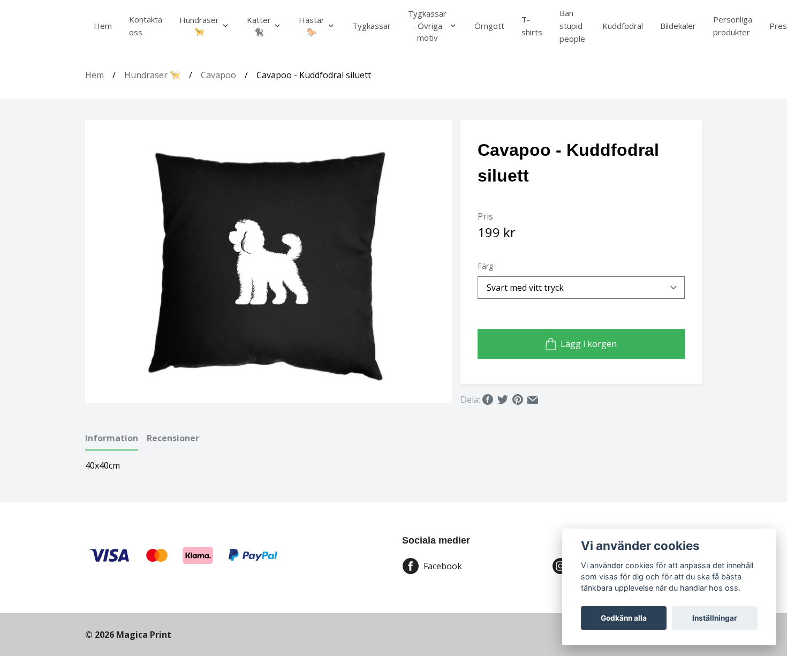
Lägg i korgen (589, 344)
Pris (485, 216)
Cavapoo (218, 75)
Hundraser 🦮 (152, 75)
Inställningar (714, 618)
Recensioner (173, 438)
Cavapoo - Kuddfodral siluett (313, 75)
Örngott (489, 25)
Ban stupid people (572, 25)
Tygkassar (371, 25)
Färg (485, 266)
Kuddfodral (622, 25)
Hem (103, 25)
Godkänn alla (624, 618)
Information (111, 438)
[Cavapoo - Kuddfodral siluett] (269, 261)
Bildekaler (678, 25)
